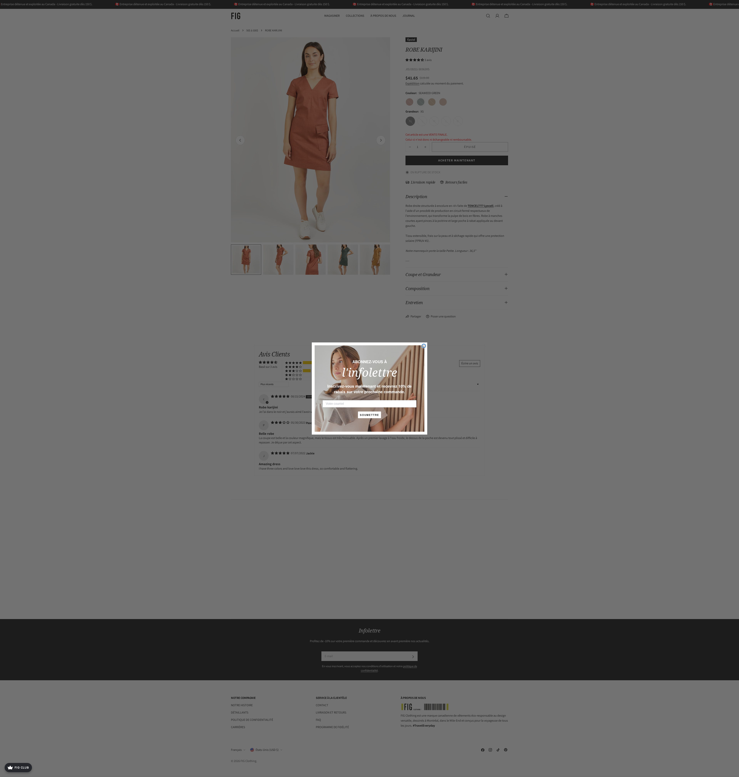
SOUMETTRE (369, 415)
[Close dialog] (424, 346)
